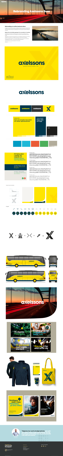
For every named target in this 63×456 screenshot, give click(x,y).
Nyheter (55, 1)
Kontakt (59, 1)
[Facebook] (42, 446)
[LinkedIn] (44, 446)
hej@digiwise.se (25, 446)
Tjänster (51, 1)
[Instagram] (45, 446)
